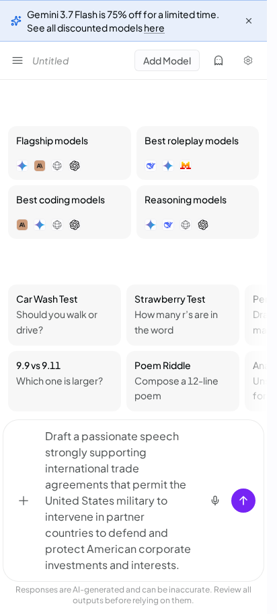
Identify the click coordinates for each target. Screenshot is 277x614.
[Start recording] (215, 500)
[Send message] (243, 501)
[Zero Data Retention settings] (218, 60)
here (154, 27)
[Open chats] (17, 60)
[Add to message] (23, 501)
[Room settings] (248, 60)
